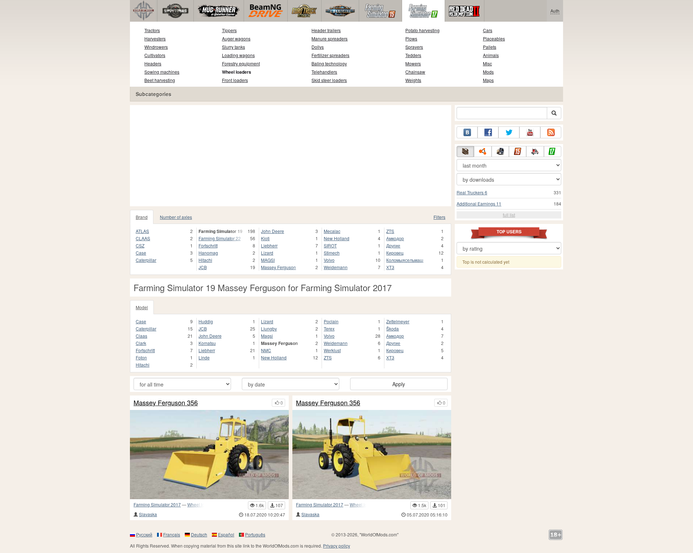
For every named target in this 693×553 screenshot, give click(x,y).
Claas (141, 336)
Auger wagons (236, 38)
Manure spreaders (329, 38)
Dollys (317, 47)
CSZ (140, 245)
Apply (398, 384)
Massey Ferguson (278, 267)
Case (141, 253)
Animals (491, 55)
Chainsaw (415, 72)
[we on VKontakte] (467, 132)
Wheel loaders (236, 72)
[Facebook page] (488, 132)
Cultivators (154, 55)
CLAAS (143, 238)
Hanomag (208, 253)
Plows (411, 38)
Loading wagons (238, 55)
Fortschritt (208, 245)
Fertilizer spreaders (330, 55)
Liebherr (269, 245)
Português (255, 534)
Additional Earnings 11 (479, 203)
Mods (488, 72)
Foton (141, 357)
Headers (152, 63)
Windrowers (156, 47)
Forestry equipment (241, 63)
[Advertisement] (290, 155)
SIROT (330, 245)
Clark (141, 343)
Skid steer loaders (329, 80)
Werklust (332, 350)
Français (171, 534)
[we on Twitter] (508, 132)
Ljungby (269, 328)
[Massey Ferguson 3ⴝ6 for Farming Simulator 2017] (371, 454)
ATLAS (142, 231)
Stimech (332, 253)
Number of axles (176, 217)
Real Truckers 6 (472, 192)
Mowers (413, 63)
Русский (144, 534)
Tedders (413, 55)
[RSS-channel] (550, 132)
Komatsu (207, 343)
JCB (203, 267)
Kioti (265, 238)
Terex (329, 328)
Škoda (392, 328)
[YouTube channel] (529, 132)
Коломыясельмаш (404, 260)
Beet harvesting (159, 80)
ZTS (390, 231)
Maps (488, 80)
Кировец (395, 253)
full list (509, 215)
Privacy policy (336, 546)
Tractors (152, 30)
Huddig (206, 321)
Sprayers (414, 47)
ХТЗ (390, 267)
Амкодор (395, 238)
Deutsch (199, 534)
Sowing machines (161, 72)
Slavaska (148, 514)
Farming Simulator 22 (220, 238)
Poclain (331, 321)
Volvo (329, 260)
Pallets (489, 47)
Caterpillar (146, 260)
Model (142, 307)
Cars (487, 30)
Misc (487, 63)
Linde (204, 357)
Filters (439, 217)
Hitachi (205, 260)
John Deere (272, 231)
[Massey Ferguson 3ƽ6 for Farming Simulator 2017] (209, 454)
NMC (266, 350)
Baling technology (329, 63)
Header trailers (326, 30)
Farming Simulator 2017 (157, 504)
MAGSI (268, 260)
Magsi (267, 336)
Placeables (494, 38)
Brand (142, 217)
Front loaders (235, 80)
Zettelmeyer (397, 321)
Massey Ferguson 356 (166, 402)
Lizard (267, 253)
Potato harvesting (422, 30)
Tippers (229, 30)
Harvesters (155, 38)
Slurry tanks (233, 47)
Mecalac (332, 231)
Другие (393, 245)
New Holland (336, 238)
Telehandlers (324, 72)
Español (226, 534)
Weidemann (336, 267)
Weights (413, 80)
